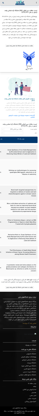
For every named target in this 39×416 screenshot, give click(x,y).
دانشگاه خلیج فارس (30, 369)
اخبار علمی (33, 395)
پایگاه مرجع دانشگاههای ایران (19, 408)
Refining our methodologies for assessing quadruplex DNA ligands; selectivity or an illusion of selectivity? (22, 172)
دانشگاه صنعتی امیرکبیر (29, 360)
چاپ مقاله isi (32, 383)
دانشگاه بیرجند (31, 363)
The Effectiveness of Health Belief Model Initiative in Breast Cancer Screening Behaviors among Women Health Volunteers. (21, 252)
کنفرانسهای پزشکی (30, 401)
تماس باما (33, 323)
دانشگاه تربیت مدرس (29, 372)
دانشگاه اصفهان (31, 354)
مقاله (34, 386)
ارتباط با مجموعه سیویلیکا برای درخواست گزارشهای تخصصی (22, 116)
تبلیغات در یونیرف (30, 345)
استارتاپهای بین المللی (29, 389)
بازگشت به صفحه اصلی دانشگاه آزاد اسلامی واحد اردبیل (19, 46)
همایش (33, 392)
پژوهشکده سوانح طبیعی (28, 357)
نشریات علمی (32, 398)
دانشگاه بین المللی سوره (28, 366)
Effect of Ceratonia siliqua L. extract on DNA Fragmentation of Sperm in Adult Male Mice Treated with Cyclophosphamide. (22, 222)
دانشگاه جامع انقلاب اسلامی (27, 375)
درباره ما (25, 323)
